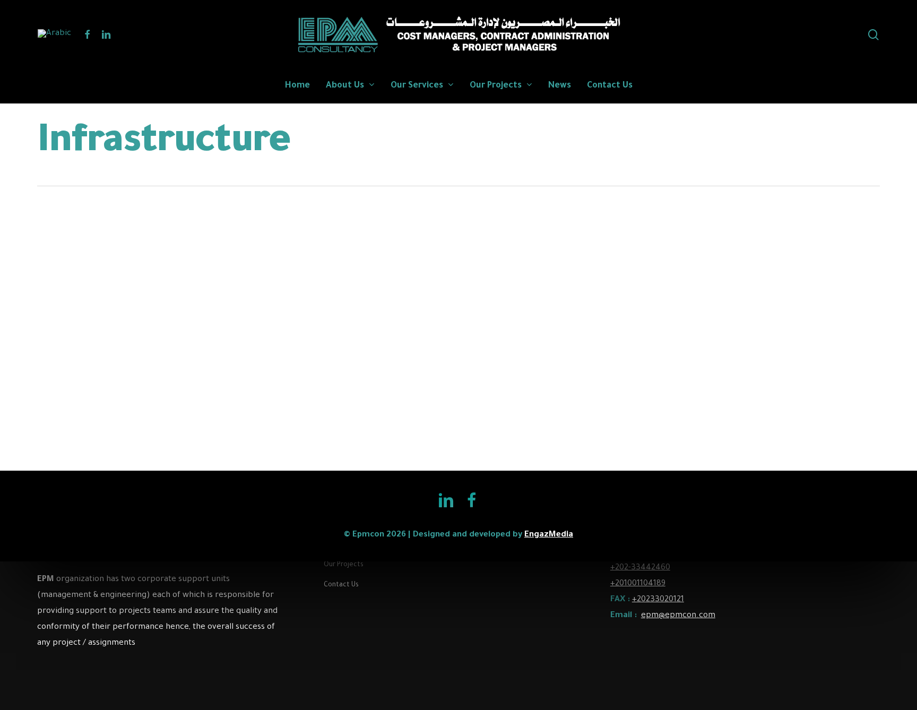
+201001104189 (637, 583)
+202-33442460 (640, 568)
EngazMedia (548, 535)
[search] (873, 34)
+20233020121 (658, 599)
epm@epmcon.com (678, 615)
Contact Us (341, 585)
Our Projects (344, 565)
